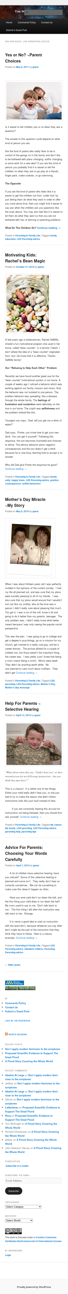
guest (35, 67)
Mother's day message (17, 687)
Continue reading (48, 228)
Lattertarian (11, 1107)
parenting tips (29, 831)
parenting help (12, 831)
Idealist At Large (14, 1075)
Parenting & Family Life (27, 235)
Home (9, 22)
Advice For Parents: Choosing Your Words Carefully (26, 853)
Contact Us (47, 22)
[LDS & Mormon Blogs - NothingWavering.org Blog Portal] (20, 989)
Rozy (8, 1115)
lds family (10, 828)
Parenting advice (14, 952)
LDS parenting (24, 828)
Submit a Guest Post (16, 30)
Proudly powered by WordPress (34, 1287)
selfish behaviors (31, 483)
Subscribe (13, 1191)
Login (8, 1255)
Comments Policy (27, 22)
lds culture (56, 824)
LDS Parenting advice (28, 239)
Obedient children (33, 949)
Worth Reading (17, 1034)
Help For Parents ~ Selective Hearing (23, 706)
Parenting (49, 949)
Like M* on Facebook (17, 1020)
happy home (18, 480)
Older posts (12, 964)
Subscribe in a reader (17, 1165)
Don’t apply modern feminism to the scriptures (32, 1049)
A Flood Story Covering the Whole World (29, 1061)
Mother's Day (48, 684)
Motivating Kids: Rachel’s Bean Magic (25, 258)
